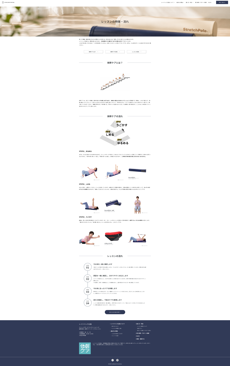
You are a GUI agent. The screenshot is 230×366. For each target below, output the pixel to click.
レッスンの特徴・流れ (116, 328)
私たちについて (115, 326)
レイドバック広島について (167, 2)
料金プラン (139, 328)
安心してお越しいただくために (144, 330)
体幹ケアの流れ (114, 51)
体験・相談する (222, 2)
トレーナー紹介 (115, 335)
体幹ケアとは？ (92, 51)
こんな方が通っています (117, 333)
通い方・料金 (189, 2)
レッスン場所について (142, 326)
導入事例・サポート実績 (201, 2)
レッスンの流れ (135, 51)
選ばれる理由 (180, 2)
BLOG (209, 2)
